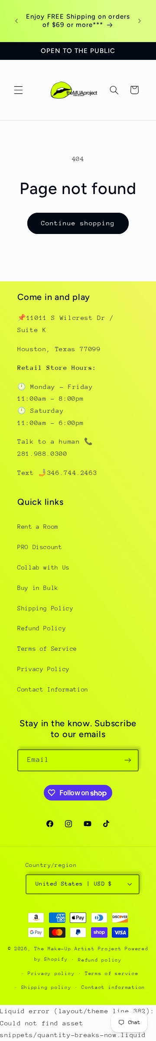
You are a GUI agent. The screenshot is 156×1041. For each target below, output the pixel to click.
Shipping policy (46, 987)
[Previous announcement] (16, 20)
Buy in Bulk (37, 587)
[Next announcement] (139, 20)
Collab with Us (43, 567)
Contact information (113, 987)
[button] (18, 90)
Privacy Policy (43, 668)
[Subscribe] (128, 760)
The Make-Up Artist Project (79, 949)
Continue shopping (78, 223)
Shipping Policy (45, 608)
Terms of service (112, 973)
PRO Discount (39, 547)
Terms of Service (47, 648)
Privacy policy (51, 973)
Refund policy (100, 960)
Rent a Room (37, 526)
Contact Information (52, 689)
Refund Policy (41, 628)
